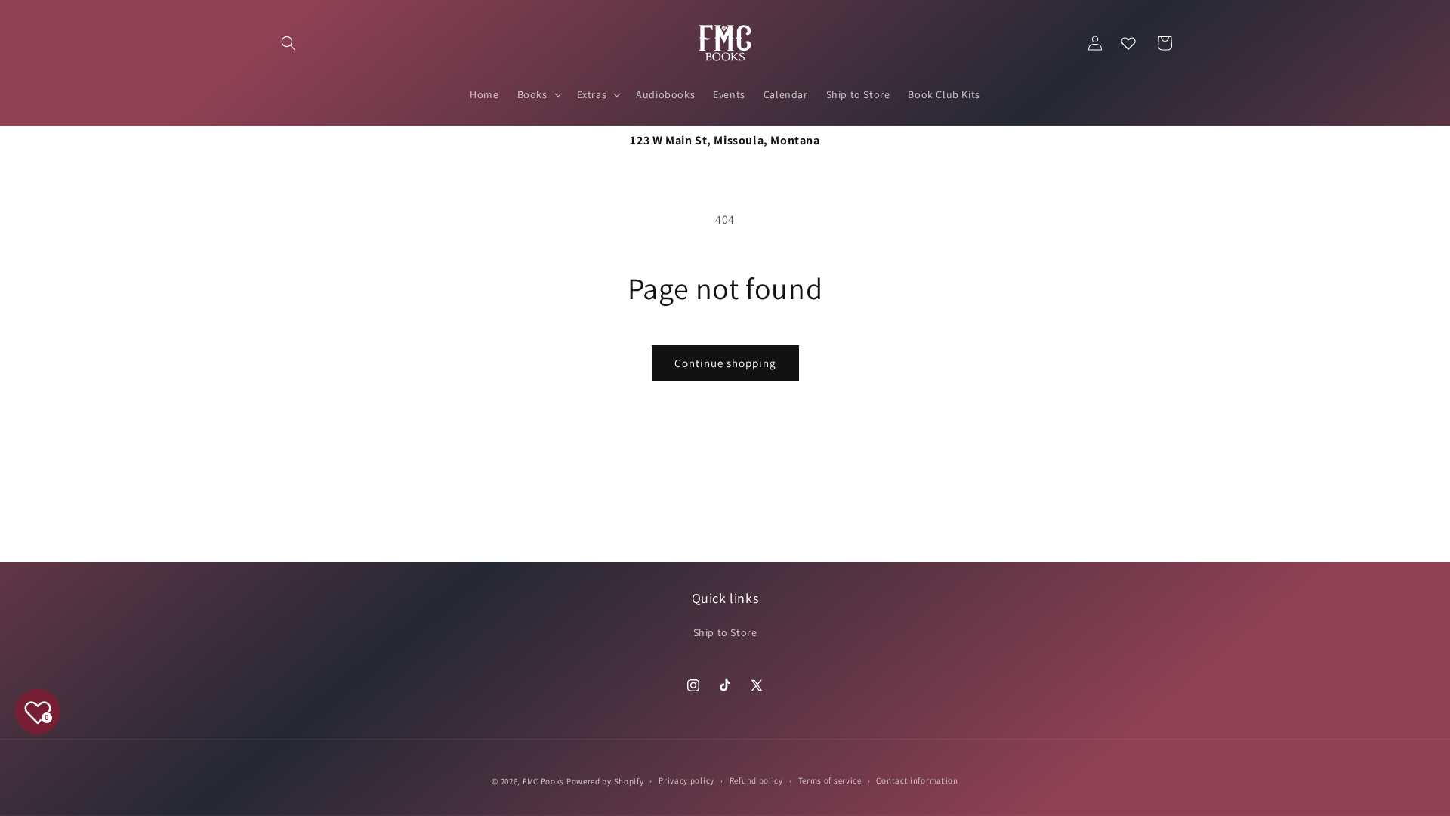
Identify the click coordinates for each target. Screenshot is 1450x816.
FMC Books (543, 781)
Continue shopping (725, 363)
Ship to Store (725, 632)
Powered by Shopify (605, 781)
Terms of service (830, 780)
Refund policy (756, 780)
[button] (288, 43)
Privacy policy (686, 780)
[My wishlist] (1128, 43)
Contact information (917, 780)
